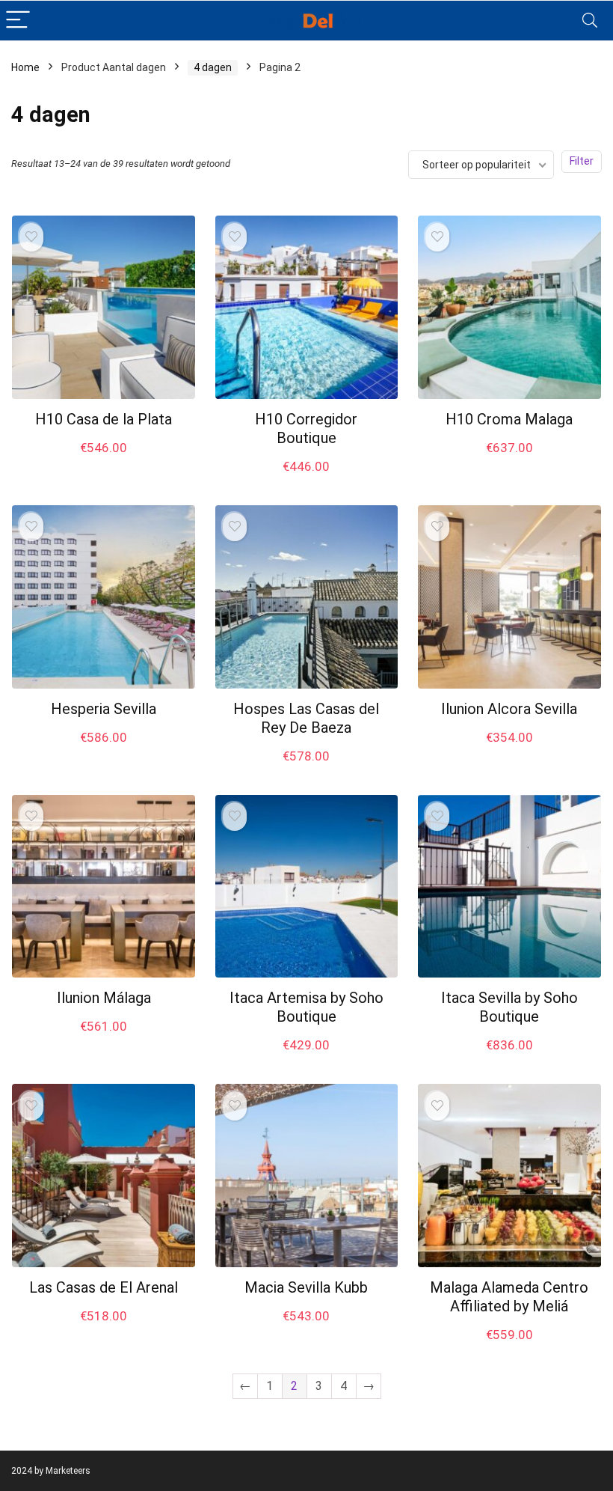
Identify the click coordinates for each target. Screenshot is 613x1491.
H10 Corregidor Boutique (306, 428)
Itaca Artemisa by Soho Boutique (306, 1007)
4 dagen (213, 67)
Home (25, 67)
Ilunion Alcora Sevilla (509, 709)
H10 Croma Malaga (509, 419)
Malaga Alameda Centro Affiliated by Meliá (509, 1296)
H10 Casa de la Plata (103, 419)
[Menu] (18, 20)
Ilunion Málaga (104, 998)
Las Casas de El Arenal (103, 1287)
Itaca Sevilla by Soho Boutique (509, 1007)
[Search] (590, 20)
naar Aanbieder (104, 463)
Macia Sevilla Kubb (306, 1287)
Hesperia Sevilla (103, 709)
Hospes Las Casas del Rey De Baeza (306, 718)
